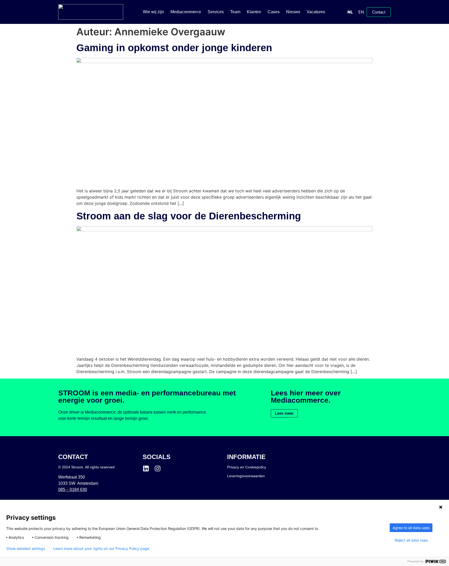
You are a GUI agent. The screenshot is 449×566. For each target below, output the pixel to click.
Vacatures (316, 12)
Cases (274, 12)
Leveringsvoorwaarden (246, 476)
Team (235, 12)
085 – (72, 489)
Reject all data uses (411, 540)
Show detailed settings (25, 549)
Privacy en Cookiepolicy (246, 467)
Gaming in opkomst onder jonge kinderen (174, 47)
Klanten (254, 12)
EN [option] (361, 12)
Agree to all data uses (411, 527)
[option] (361, 12)
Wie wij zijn (153, 12)
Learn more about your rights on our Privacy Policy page (101, 549)
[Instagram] (157, 468)
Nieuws (293, 12)
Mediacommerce (185, 12)
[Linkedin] (146, 468)
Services (216, 12)
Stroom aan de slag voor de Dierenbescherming (188, 216)
